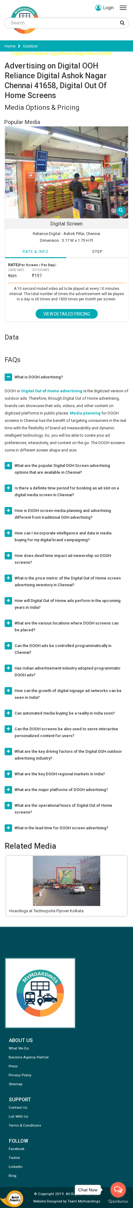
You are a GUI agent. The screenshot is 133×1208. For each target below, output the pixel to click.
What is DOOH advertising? (39, 377)
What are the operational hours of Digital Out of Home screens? (63, 808)
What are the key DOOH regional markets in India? (60, 774)
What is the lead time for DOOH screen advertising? (61, 828)
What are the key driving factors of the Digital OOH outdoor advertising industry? (68, 755)
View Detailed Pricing (66, 313)
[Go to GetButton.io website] (118, 1202)
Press (13, 1066)
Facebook (16, 1149)
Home (10, 46)
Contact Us (18, 1107)
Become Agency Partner (29, 1057)
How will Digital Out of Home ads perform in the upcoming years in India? (68, 604)
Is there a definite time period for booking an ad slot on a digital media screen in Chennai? (67, 491)
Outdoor (30, 46)
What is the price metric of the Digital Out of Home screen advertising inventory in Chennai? (68, 581)
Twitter (14, 1158)
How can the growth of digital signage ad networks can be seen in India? (68, 694)
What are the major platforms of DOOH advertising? (61, 789)
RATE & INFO (36, 251)
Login (108, 7)
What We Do (19, 1048)
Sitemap (15, 1084)
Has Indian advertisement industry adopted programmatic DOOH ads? (68, 671)
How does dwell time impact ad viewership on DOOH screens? (63, 559)
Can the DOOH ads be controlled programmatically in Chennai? (63, 649)
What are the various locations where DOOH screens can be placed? (66, 626)
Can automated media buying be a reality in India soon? (65, 713)
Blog (12, 1175)
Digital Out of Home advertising (51, 391)
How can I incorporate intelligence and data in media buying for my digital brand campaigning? (63, 536)
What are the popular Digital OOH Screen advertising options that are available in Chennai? (62, 469)
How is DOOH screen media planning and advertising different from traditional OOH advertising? (63, 514)
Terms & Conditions (25, 1125)
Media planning (85, 413)
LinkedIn (16, 1167)
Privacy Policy (20, 1075)
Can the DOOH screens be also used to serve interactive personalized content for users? (66, 732)
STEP (97, 251)
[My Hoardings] (25, 36)
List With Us (18, 1116)
